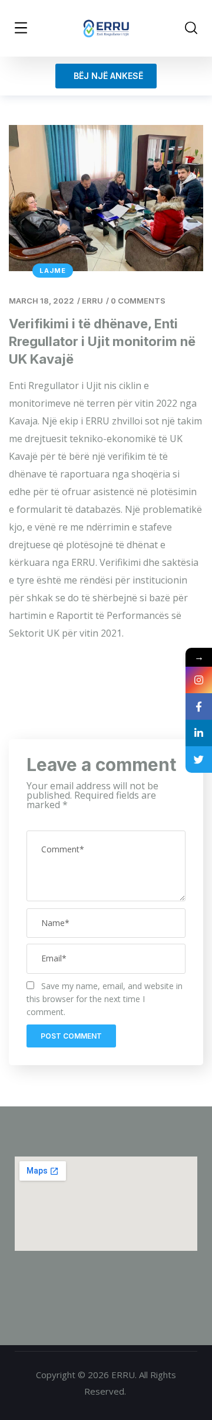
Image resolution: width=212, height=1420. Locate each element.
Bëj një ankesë (106, 76)
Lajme (52, 270)
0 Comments (138, 300)
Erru (92, 300)
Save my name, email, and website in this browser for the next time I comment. (104, 998)
